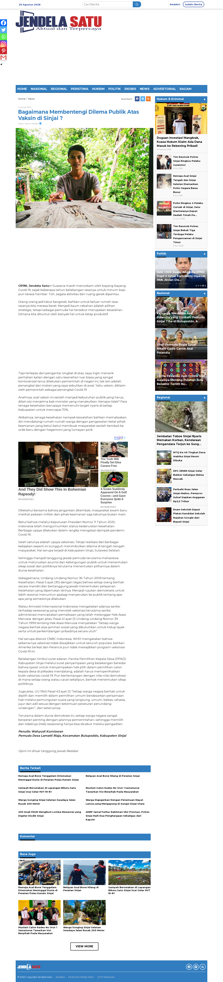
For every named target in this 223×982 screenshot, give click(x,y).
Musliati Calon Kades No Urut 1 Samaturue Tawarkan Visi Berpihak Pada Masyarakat (37, 930)
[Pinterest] (3, 50)
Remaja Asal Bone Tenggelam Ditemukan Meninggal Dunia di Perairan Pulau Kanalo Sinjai (37, 890)
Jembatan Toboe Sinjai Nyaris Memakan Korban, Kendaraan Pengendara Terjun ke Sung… (179, 440)
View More (84, 946)
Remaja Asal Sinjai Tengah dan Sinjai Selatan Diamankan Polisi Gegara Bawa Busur (185, 183)
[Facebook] (137, 98)
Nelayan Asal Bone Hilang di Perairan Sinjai (113, 775)
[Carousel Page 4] (203, 285)
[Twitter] (142, 98)
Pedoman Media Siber (81, 977)
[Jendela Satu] (59, 21)
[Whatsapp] (3, 36)
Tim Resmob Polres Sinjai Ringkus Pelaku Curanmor (186, 160)
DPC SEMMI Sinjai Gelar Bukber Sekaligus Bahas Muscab (188, 474)
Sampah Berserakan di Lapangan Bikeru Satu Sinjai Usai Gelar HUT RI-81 (129, 890)
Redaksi (60, 977)
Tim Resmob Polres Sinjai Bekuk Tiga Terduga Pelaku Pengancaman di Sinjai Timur (187, 234)
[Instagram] (3, 43)
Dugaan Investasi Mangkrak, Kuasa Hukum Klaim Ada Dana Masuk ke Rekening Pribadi (179, 141)
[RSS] (148, 98)
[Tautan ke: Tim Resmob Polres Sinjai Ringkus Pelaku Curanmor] (164, 161)
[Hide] (1, 64)
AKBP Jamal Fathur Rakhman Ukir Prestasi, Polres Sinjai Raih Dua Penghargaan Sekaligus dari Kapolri (117, 815)
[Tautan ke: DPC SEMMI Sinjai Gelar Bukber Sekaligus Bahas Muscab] (164, 475)
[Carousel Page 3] (201, 285)
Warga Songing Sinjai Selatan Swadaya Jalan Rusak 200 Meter (84, 929)
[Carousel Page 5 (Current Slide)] (205, 285)
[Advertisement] (111, 58)
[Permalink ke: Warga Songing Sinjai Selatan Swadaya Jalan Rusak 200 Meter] (84, 912)
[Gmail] (3, 57)
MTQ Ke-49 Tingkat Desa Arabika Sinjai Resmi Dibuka (189, 456)
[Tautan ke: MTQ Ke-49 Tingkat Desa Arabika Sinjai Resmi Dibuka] (164, 457)
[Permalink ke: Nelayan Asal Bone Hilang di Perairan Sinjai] (84, 872)
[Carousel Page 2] (198, 285)
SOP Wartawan (106, 977)
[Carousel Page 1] (196, 285)
